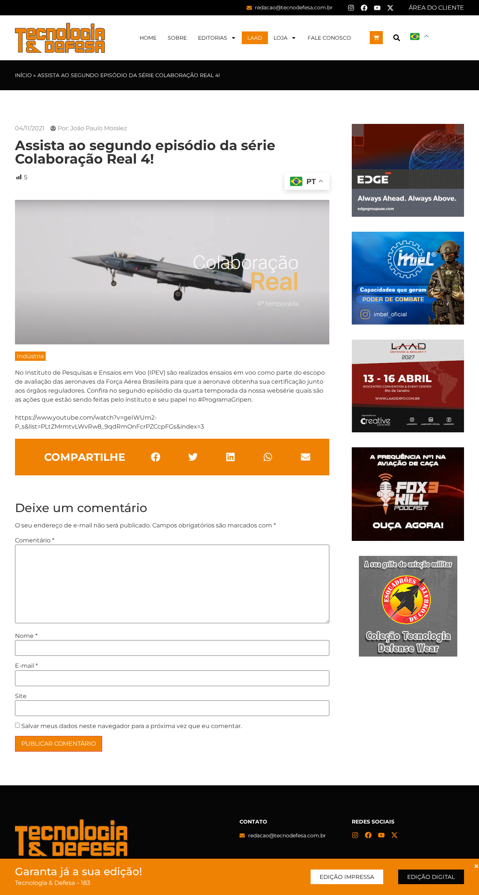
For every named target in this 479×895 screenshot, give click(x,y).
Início (23, 75)
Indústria (30, 356)
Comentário (34, 541)
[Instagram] (351, 7)
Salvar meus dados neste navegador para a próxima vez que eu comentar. (131, 726)
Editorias (212, 37)
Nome (26, 636)
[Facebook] (364, 7)
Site (21, 696)
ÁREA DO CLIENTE (436, 7)
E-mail (26, 666)
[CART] (376, 37)
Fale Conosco (329, 37)
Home (148, 37)
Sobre (177, 37)
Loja (280, 37)
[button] (396, 37)
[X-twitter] (390, 7)
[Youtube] (377, 7)
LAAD (254, 37)
